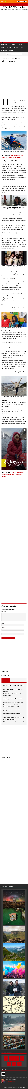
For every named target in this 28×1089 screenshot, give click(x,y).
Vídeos (20, 44)
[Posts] (5, 680)
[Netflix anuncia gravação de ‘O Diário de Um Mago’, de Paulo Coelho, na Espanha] (14, 987)
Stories (16, 47)
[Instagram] (11, 4)
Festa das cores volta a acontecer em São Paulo (13, 702)
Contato (11, 50)
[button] (1, 42)
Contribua (4, 50)
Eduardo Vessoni (6, 65)
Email (2, 627)
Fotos (2, 47)
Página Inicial (5, 44)
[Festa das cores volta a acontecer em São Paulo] (14, 969)
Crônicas (8, 47)
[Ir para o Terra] (4, 1)
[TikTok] (19, 4)
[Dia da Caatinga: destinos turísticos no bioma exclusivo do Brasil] (14, 934)
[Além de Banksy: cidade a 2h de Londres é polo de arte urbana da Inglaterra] (14, 1040)
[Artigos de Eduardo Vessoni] (3, 1081)
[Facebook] (6, 4)
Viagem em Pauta (11, 1073)
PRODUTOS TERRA (22, 1)
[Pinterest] (16, 4)
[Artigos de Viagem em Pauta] (3, 1075)
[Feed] (22, 4)
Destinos (13, 44)
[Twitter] (8, 4)
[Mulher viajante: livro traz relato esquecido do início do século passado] (14, 1004)
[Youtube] (14, 4)
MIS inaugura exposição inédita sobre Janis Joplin (13, 721)
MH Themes (23, 1087)
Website (3, 632)
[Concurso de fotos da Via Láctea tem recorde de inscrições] (14, 899)
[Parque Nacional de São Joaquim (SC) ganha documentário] (14, 952)
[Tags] (14, 680)
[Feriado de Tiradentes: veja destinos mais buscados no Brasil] (14, 1022)
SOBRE (21, 47)
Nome (2, 623)
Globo (10, 128)
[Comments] (22, 680)
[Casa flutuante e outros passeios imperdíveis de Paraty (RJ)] (14, 916)
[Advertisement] (14, 26)
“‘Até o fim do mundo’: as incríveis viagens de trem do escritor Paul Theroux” (12, 474)
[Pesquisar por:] (14, 54)
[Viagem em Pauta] (14, 9)
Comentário (3, 611)
